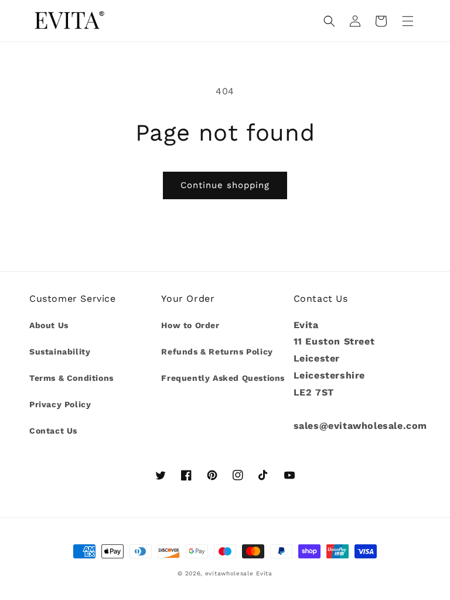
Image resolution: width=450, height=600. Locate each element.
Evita (264, 573)
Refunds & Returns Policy (216, 351)
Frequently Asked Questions (223, 378)
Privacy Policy (60, 404)
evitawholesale (229, 573)
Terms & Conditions (71, 378)
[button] (408, 21)
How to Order (190, 325)
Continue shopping (225, 185)
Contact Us (53, 430)
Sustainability (59, 351)
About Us (49, 325)
